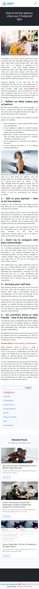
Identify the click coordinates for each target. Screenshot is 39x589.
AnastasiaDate (8, 401)
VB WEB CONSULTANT (24, 586)
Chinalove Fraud (8, 405)
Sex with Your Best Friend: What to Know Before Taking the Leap (19, 466)
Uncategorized (8, 425)
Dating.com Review (9, 417)
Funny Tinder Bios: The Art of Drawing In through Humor (19, 545)
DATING (6, 413)
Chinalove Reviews (9, 409)
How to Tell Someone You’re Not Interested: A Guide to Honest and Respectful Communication (17, 504)
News (5, 421)
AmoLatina (7, 396)
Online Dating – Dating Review (25, 343)
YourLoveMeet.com (31, 89)
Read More (6, 477)
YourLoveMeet (16, 188)
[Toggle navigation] (35, 3)
